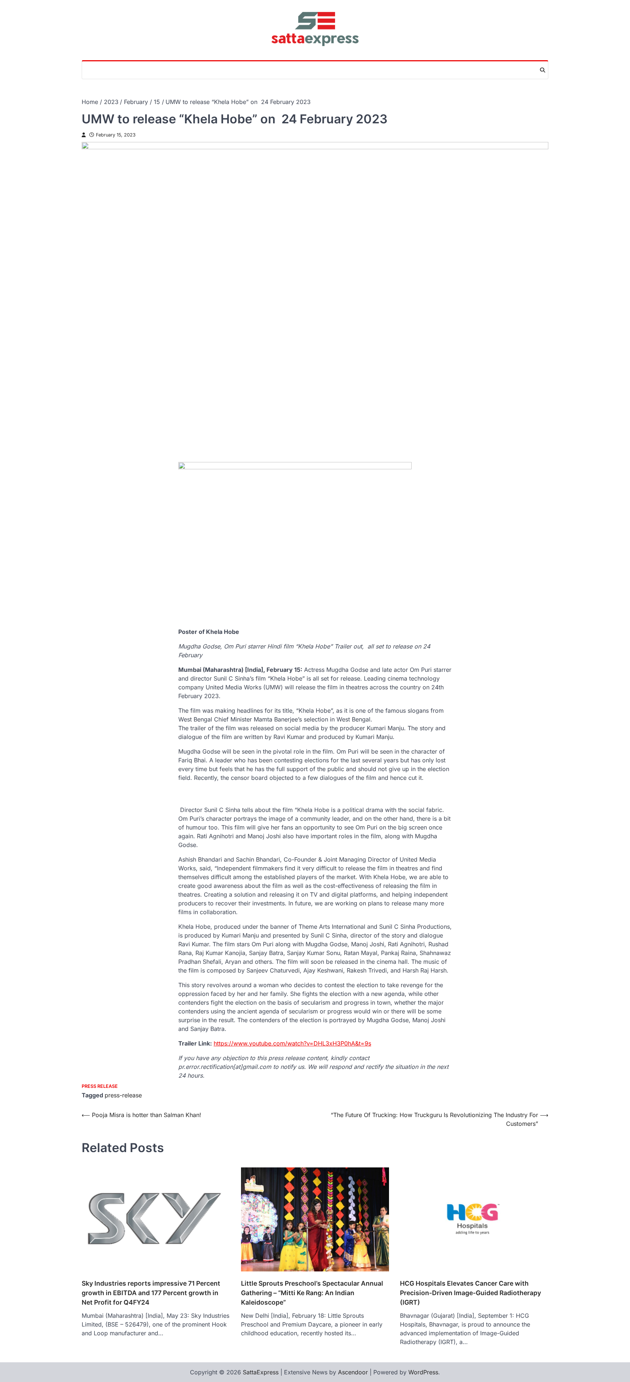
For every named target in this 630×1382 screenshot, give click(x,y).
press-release (123, 1095)
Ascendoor (353, 1372)
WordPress (423, 1372)
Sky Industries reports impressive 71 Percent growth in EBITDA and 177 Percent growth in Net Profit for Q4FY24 (151, 1292)
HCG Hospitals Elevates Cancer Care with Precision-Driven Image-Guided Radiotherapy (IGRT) (470, 1292)
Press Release (100, 1086)
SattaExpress (261, 1372)
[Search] (542, 70)
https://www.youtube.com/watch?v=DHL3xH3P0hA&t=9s (292, 1043)
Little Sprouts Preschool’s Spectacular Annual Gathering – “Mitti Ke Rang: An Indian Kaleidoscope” (312, 1292)
